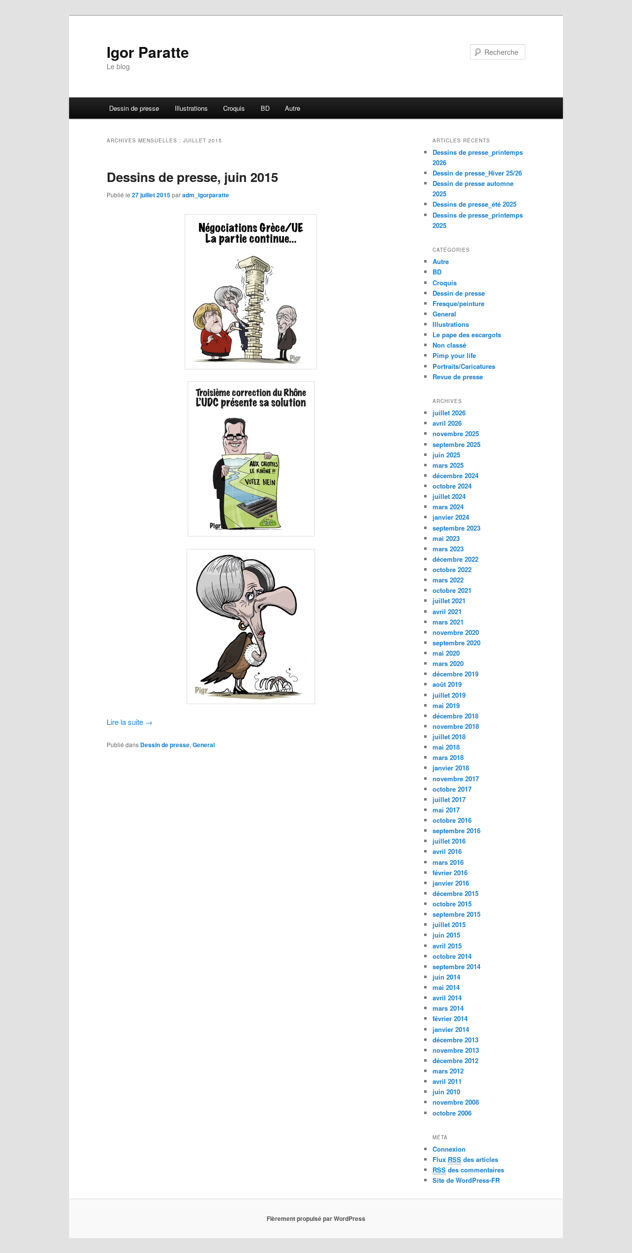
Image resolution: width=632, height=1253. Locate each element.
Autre (292, 108)
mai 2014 (446, 987)
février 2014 (450, 1018)
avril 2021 (447, 611)
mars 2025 (448, 465)
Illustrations (191, 108)
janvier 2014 (451, 1029)
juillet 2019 (449, 695)
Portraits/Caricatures (464, 366)
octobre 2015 (452, 903)
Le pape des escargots (467, 334)
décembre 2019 (455, 673)
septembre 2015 (456, 914)
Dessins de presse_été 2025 (474, 204)
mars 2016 (448, 862)
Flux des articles (465, 1159)
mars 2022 (448, 579)
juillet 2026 (449, 412)
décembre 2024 (455, 475)
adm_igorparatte (205, 194)
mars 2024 (448, 506)
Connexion (449, 1149)
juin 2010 (446, 1091)
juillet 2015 (449, 924)
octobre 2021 (452, 590)
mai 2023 (446, 538)
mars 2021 (448, 621)
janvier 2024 (451, 517)
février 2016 (450, 872)
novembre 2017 (456, 778)
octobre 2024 (452, 486)
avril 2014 (447, 997)
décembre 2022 (455, 559)
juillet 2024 (449, 496)
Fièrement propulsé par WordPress (316, 1218)
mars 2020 (448, 663)
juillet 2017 (449, 799)
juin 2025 (446, 454)
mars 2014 (448, 1008)
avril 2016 (447, 851)
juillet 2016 (449, 841)
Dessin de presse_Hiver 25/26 (477, 173)
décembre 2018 (455, 715)
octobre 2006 (452, 1113)
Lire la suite (130, 721)
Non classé (449, 345)
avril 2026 (447, 423)
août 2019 (447, 684)
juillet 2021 (449, 600)
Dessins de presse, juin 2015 (192, 177)
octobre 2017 (452, 789)
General (204, 744)
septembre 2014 (456, 966)
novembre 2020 (456, 632)
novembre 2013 (456, 1050)
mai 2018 (446, 747)
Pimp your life (454, 355)
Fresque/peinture (458, 303)
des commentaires (468, 1169)
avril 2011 (447, 1081)
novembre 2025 (456, 433)
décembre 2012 (455, 1060)
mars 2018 (448, 757)
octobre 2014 (452, 956)
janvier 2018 (451, 767)
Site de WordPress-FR (466, 1180)
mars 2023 (448, 548)
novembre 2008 (456, 1102)
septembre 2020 (456, 642)
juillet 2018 (449, 736)
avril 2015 (447, 945)
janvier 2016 (451, 883)
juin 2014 (446, 977)
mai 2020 (446, 653)
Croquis (234, 108)
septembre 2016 (456, 830)
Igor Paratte (148, 51)
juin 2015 (446, 935)
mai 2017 (446, 809)
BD (265, 108)
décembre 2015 (455, 893)
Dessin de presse (134, 108)
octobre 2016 (452, 820)
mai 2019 (446, 705)
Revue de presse (458, 376)
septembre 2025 (456, 444)
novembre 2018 (456, 726)
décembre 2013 (455, 1039)
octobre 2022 (452, 569)
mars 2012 (448, 1070)
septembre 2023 (456, 528)
